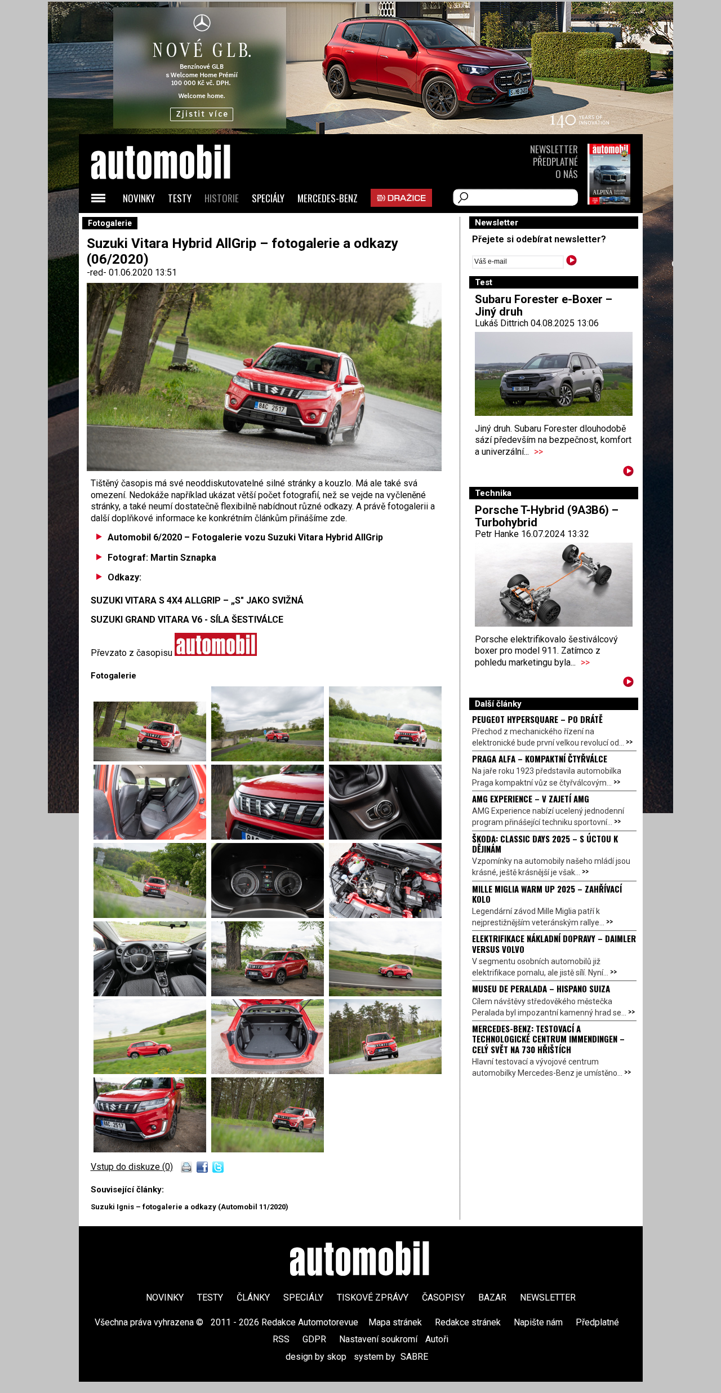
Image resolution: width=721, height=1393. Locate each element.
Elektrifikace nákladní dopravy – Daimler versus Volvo (554, 943)
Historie (221, 198)
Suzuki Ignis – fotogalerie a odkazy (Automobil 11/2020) (189, 1207)
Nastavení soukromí (378, 1339)
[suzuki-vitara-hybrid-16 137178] (270, 758)
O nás (566, 174)
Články (253, 1297)
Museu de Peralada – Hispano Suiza (541, 988)
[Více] (628, 473)
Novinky (139, 198)
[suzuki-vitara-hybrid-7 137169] (385, 836)
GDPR (314, 1339)
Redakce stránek (468, 1322)
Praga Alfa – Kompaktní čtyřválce (539, 758)
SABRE (414, 1356)
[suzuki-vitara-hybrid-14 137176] (152, 1071)
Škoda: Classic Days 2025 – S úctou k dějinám (545, 843)
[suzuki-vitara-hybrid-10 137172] (152, 1149)
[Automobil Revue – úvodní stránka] (175, 225)
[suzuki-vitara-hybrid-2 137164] (267, 1149)
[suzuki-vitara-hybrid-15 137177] (270, 1071)
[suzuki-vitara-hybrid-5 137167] (270, 836)
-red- (98, 272)
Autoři (436, 1339)
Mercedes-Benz (327, 198)
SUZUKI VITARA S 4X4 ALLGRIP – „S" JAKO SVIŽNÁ (197, 600)
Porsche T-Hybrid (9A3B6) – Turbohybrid (546, 516)
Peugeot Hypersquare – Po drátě (537, 719)
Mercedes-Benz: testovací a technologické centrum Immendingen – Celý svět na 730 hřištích (548, 1038)
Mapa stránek (395, 1322)
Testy (180, 198)
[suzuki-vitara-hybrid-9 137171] (270, 915)
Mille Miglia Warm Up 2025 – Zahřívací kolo (547, 893)
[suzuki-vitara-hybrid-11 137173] (152, 993)
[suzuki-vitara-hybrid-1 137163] (385, 915)
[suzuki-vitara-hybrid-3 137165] (385, 758)
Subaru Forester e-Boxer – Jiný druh (543, 305)
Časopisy (443, 1297)
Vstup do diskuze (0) (132, 1166)
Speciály (268, 198)
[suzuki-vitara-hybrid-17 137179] (385, 1071)
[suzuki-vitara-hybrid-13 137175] (385, 993)
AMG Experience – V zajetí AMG (530, 798)
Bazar (492, 1297)
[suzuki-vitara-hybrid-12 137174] (270, 993)
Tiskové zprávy (372, 1297)
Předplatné (555, 161)
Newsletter (554, 149)
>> (538, 451)
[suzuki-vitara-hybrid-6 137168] (152, 758)
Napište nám (538, 1322)
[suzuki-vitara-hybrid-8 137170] (152, 915)
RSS (281, 1339)
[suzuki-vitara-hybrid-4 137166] (152, 836)
